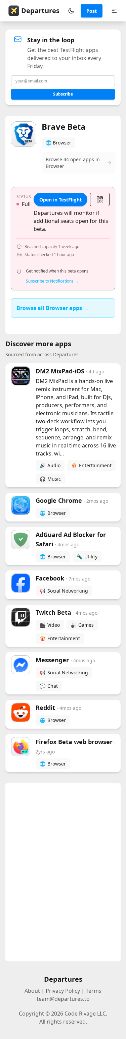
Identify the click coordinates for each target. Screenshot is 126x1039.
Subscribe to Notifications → (52, 281)
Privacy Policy (63, 990)
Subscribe (63, 94)
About (32, 990)
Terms (93, 990)
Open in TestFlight (60, 199)
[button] (71, 10)
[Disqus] (63, 872)
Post (91, 11)
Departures (40, 10)
